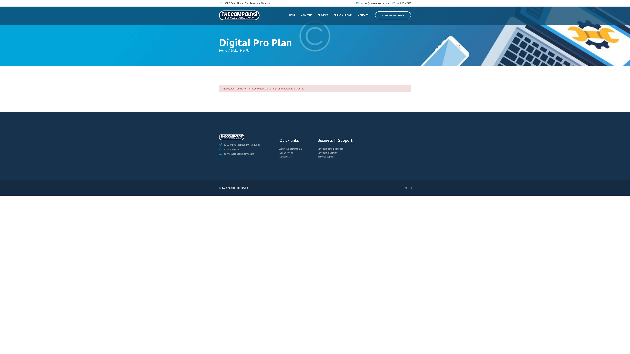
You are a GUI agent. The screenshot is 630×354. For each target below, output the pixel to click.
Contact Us (285, 156)
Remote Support (326, 156)
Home (223, 50)
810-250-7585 (231, 149)
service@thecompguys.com (239, 153)
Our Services (286, 152)
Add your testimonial (290, 148)
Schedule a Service (327, 152)
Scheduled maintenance (330, 148)
